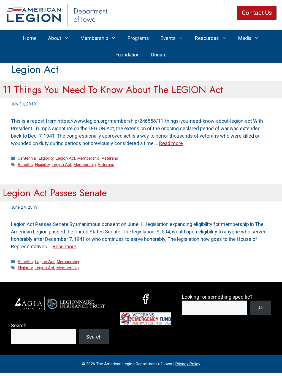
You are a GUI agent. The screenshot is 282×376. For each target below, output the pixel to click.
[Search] (260, 308)
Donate (159, 55)
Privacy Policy (187, 363)
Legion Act (65, 158)
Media (244, 38)
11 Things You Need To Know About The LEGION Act (113, 90)
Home (30, 38)
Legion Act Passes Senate (55, 193)
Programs (138, 38)
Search (18, 325)
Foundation (127, 55)
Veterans (110, 158)
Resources (207, 38)
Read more (171, 143)
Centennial (27, 158)
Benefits (25, 164)
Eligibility (46, 158)
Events (168, 38)
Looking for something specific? (217, 297)
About (54, 38)
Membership (94, 38)
